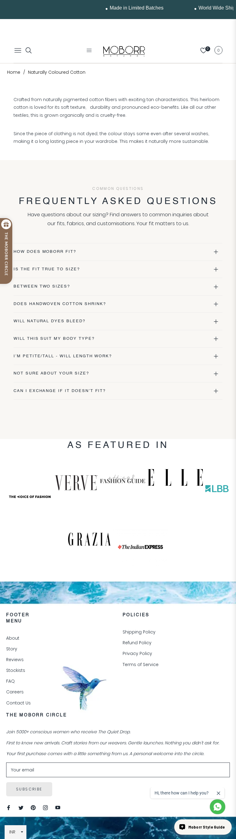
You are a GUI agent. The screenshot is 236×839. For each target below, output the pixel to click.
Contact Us (18, 703)
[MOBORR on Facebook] (8, 807)
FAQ (10, 681)
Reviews (15, 660)
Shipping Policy (139, 632)
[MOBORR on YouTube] (57, 807)
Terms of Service (141, 664)
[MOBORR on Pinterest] (33, 807)
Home (13, 72)
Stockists (15, 670)
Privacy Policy (137, 653)
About (12, 638)
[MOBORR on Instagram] (45, 807)
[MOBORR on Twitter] (20, 807)
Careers (15, 692)
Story (11, 649)
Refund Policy (137, 643)
